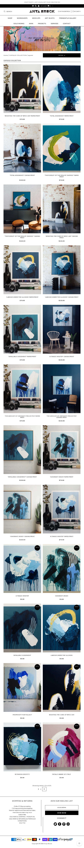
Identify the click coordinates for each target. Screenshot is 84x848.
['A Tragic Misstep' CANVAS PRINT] (61, 329)
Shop (10, 18)
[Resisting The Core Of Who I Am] (61, 687)
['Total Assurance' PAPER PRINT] (61, 88)
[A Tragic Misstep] (22, 568)
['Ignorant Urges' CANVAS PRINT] (22, 509)
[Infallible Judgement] (22, 628)
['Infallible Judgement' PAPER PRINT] (22, 329)
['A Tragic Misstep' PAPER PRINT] (61, 509)
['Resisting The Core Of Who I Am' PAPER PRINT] (22, 88)
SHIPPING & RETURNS (22, 801)
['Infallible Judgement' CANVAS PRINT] (22, 449)
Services (54, 23)
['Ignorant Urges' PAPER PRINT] (61, 449)
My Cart (77, 11)
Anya (31, 23)
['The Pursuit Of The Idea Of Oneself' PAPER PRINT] (61, 148)
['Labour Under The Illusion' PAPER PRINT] (22, 269)
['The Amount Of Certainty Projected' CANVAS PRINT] (61, 388)
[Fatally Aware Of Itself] (61, 747)
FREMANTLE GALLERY (67, 18)
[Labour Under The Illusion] (61, 628)
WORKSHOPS (22, 18)
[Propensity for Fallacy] (22, 687)
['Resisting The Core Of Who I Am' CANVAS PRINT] (61, 208)
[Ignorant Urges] (61, 568)
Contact (67, 23)
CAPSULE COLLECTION (18, 55)
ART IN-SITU (49, 18)
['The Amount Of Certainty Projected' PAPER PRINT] (22, 388)
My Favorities (65, 11)
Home (6, 55)
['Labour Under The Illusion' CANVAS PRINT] (61, 269)
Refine (60, 55)
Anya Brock (48, 843)
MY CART (46, 6)
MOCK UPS (36, 18)
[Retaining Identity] (22, 747)
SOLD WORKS (19, 23)
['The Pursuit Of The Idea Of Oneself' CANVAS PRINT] (22, 208)
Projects (42, 23)
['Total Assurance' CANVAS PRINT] (22, 148)
